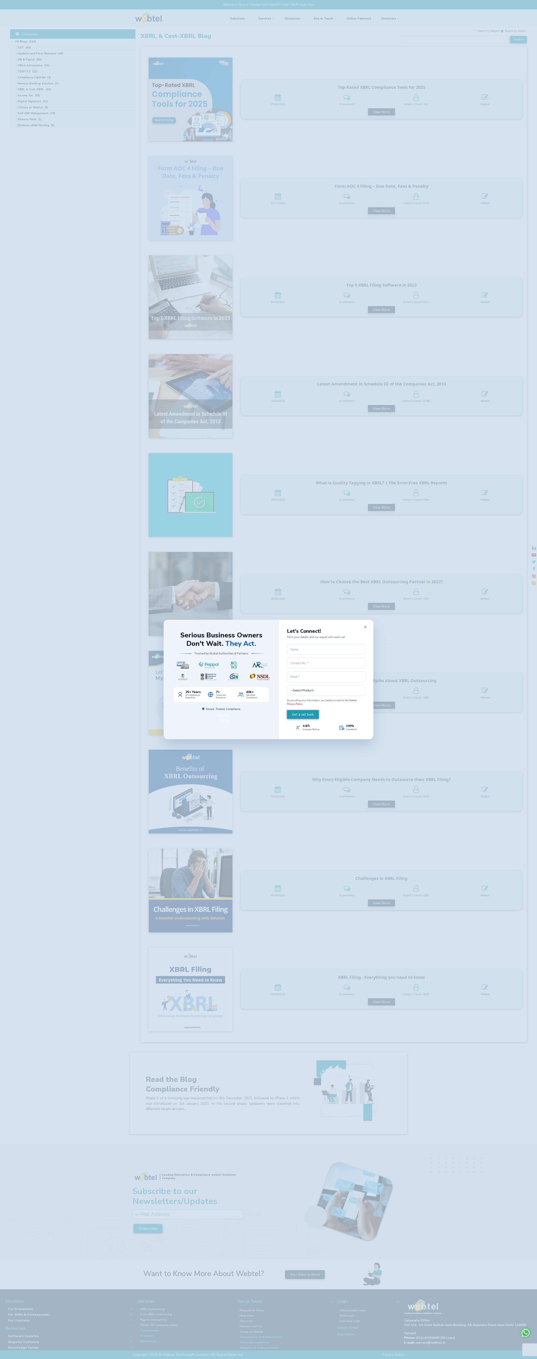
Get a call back (303, 714)
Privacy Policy (294, 704)
